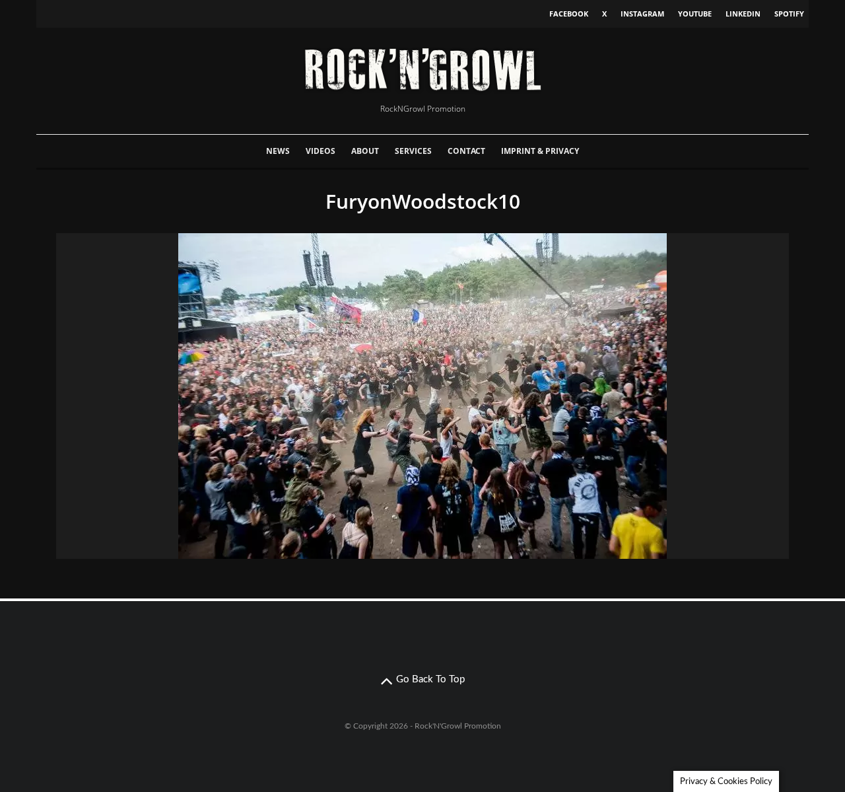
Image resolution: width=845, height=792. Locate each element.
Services (413, 151)
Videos (320, 151)
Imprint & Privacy (540, 151)
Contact (466, 151)
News (278, 151)
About (365, 151)
